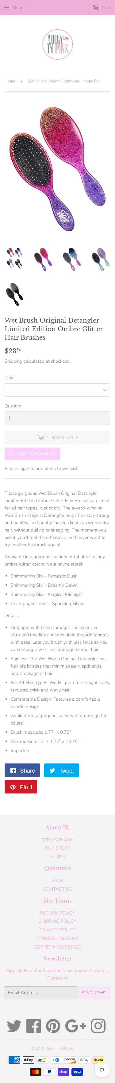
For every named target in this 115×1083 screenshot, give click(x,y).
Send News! (94, 993)
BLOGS (57, 857)
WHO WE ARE (57, 840)
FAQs (57, 880)
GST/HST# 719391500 (57, 947)
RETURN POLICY (57, 913)
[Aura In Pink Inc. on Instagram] (98, 1031)
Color (10, 378)
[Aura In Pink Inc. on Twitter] (14, 1031)
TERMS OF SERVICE (57, 938)
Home (10, 81)
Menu (18, 8)
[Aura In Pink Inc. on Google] (75, 1031)
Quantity (13, 406)
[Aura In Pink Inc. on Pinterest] (53, 1031)
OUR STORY (57, 848)
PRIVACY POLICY (57, 930)
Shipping (13, 361)
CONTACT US (57, 889)
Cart (105, 8)
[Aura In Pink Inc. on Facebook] (33, 1031)
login (24, 468)
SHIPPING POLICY (57, 921)
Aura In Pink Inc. (60, 1048)
